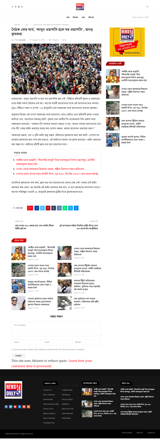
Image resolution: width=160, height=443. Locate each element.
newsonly (22, 40)
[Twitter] (16, 7)
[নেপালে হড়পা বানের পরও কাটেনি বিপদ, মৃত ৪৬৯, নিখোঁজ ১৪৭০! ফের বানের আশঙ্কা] (18, 270)
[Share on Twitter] (42, 208)
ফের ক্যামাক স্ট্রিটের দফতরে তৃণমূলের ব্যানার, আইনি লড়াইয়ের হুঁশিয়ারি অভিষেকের (87, 268)
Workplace (66, 395)
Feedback (65, 404)
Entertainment (67, 413)
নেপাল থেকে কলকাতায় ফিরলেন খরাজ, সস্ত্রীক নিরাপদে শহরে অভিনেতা (50, 169)
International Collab (51, 404)
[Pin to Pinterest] (48, 208)
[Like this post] (31, 208)
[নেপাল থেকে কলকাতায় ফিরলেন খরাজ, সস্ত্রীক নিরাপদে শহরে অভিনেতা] (64, 253)
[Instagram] (19, 7)
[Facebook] (12, 7)
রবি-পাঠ (91, 17)
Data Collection (49, 395)
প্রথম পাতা (17, 25)
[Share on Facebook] (36, 208)
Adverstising (48, 399)
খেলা (83, 17)
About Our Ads (68, 409)
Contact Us (47, 390)
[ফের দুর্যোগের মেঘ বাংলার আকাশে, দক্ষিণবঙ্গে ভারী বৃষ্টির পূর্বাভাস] (64, 303)
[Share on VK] (59, 208)
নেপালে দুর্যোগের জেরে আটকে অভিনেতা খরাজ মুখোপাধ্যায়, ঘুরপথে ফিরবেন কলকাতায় (40, 301)
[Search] (147, 7)
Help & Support (49, 413)
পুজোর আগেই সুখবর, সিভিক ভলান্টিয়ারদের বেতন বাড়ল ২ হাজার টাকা (40, 284)
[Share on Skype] (70, 208)
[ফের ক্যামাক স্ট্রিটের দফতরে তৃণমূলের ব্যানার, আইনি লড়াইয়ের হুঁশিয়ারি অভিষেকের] (64, 270)
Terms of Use (48, 409)
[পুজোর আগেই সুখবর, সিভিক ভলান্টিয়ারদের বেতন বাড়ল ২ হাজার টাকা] (18, 286)
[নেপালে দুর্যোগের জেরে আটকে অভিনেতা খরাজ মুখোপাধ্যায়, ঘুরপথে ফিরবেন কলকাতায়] (18, 303)
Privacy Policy (67, 399)
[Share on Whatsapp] (65, 208)
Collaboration (67, 390)
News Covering (49, 418)
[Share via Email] (76, 208)
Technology (66, 418)
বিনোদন (75, 17)
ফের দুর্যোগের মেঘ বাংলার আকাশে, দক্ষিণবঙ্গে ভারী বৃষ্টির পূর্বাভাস (86, 301)
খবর (67, 17)
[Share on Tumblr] (53, 208)
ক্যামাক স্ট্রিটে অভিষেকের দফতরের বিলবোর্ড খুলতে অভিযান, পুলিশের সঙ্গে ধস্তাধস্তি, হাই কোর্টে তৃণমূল (87, 285)
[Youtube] (22, 7)
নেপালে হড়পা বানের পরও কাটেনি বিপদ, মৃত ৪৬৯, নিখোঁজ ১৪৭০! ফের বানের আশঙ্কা (57, 174)
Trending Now (49, 423)
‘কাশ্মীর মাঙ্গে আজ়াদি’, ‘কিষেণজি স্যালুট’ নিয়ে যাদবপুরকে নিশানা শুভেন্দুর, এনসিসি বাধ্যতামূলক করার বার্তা (41, 252)
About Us (139, 433)
